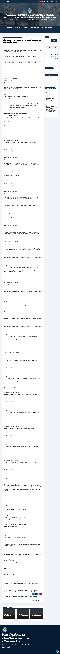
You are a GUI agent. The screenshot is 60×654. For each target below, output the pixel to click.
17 (46, 56)
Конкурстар (18, 27)
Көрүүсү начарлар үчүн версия (51, 1)
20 (53, 56)
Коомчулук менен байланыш (29, 29)
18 (49, 56)
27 (53, 58)
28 (55, 58)
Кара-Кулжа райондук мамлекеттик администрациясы (50, 99)
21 (55, 56)
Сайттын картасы (16, 1)
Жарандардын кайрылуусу (9, 29)
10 (46, 54)
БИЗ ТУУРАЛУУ (10, 27)
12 (51, 54)
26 (51, 58)
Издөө (47, 37)
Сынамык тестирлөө (35, 27)
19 (51, 56)
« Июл (51, 63)
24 (46, 58)
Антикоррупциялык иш (8, 32)
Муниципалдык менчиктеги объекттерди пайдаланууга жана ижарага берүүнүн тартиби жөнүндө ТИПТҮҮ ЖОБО (51, 81)
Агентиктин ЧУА (18, 32)
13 (53, 54)
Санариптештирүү (42, 29)
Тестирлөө (25, 27)
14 (55, 54)
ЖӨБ (19, 29)
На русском (11, 1)
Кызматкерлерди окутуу (47, 27)
